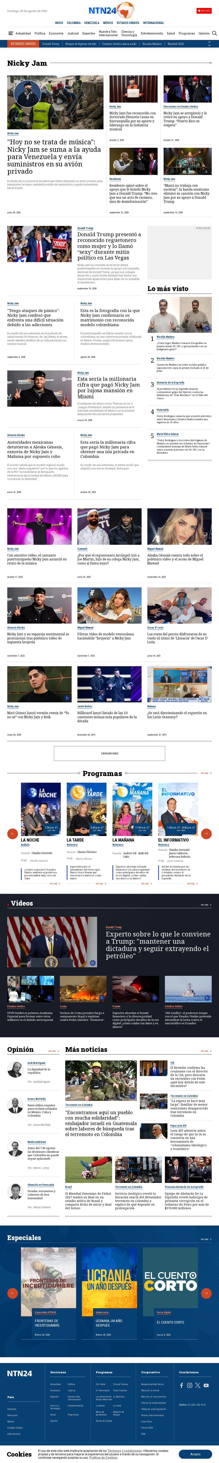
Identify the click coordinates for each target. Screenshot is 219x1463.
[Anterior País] (209, 42)
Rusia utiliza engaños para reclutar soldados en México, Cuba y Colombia (42, 1110)
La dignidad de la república (39, 1071)
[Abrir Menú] (11, 33)
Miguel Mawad (155, 548)
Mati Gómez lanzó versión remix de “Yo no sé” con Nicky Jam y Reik (38, 715)
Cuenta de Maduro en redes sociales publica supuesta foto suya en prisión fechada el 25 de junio (183, 367)
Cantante (82, 548)
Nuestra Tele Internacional (108, 33)
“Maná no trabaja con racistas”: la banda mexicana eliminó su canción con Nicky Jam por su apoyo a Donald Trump (187, 194)
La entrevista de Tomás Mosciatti (104, 1398)
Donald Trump (51, 44)
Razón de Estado (104, 1421)
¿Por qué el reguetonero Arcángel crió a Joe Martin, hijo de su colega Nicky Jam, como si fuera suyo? (108, 560)
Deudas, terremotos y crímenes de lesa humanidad (41, 1194)
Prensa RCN (147, 1427)
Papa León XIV (178, 1125)
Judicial (73, 33)
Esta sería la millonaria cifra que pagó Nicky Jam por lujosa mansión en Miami (108, 387)
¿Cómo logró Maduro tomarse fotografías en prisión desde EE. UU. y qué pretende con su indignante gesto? (182, 346)
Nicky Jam (13, 133)
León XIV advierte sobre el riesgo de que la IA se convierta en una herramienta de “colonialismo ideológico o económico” (188, 1140)
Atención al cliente (150, 1390)
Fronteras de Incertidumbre (47, 1323)
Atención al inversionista (153, 1396)
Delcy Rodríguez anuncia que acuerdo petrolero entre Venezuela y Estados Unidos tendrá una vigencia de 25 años (184, 419)
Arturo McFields (37, 1098)
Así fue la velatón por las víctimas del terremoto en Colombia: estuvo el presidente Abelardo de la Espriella (176, 872)
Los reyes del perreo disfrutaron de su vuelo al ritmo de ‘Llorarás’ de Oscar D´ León (177, 638)
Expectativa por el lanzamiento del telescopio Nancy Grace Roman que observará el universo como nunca (85, 872)
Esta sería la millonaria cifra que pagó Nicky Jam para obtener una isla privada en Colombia (108, 449)
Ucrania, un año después (109, 1323)
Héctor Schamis (41, 1207)
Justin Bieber (84, 706)
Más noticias (86, 1049)
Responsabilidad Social (152, 1384)
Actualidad (23, 33)
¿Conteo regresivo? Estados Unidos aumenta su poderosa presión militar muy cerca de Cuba (40, 874)
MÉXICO (108, 23)
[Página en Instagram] (189, 1386)
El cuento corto (170, 1322)
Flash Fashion (120, 1390)
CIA (172, 1062)
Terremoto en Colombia (78, 1104)
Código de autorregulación (153, 1409)
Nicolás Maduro (152, 44)
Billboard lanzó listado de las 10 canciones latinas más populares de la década (107, 717)
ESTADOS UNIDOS (128, 23)
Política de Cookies (103, 1457)
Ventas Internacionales (152, 1415)
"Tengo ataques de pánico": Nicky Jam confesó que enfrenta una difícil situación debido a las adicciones (35, 317)
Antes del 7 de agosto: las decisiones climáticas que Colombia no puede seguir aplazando (43, 1153)
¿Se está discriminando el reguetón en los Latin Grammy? (177, 715)
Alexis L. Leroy (41, 1167)
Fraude (116, 1006)
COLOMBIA (74, 23)
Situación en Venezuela (41, 1184)
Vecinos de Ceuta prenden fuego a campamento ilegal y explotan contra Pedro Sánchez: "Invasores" (82, 1016)
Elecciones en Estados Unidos (181, 106)
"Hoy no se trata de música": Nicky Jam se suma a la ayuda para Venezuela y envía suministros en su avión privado (54, 156)
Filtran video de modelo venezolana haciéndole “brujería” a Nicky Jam (105, 636)
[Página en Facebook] (181, 1386)
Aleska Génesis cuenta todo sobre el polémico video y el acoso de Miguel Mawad (175, 560)
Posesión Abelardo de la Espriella (184, 1186)
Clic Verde (100, 1384)
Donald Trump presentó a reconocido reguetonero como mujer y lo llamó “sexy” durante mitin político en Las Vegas (109, 246)
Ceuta (63, 1006)
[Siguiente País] (209, 45)
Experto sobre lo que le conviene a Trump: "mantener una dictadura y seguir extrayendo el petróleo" (158, 945)
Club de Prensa (120, 1384)
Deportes (88, 33)
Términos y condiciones (124, 1451)
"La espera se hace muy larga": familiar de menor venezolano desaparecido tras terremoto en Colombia (189, 1108)
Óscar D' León (155, 627)
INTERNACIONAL (153, 23)
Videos (22, 903)
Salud (171, 33)
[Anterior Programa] (12, 834)
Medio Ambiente (37, 1142)
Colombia (11, 1409)
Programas (187, 33)
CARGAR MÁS (109, 753)
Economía (56, 33)
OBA (143, 1434)
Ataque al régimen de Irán (80, 44)
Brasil (68, 1186)
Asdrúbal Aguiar (37, 1062)
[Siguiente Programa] (206, 834)
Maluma (151, 706)
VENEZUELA (91, 23)
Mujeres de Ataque (118, 1413)
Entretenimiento (152, 33)
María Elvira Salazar (168, 434)
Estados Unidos (16, 1006)
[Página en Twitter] (198, 1386)
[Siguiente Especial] (206, 1293)
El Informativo (173, 840)
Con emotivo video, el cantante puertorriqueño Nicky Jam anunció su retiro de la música (37, 560)
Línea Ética (146, 1421)
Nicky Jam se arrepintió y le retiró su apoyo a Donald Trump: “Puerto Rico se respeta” (185, 119)
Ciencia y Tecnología (129, 33)
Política (40, 33)
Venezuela (163, 409)
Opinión (204, 33)
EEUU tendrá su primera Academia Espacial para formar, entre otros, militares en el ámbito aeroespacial (30, 1016)
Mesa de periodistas (101, 1413)
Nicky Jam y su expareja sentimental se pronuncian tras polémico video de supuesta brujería (38, 638)
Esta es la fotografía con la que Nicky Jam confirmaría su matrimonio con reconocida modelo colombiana (110, 317)
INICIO (59, 23)
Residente (115, 179)
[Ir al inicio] (23, 1380)
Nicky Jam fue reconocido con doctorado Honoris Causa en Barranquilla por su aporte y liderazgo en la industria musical (133, 121)
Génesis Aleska (16, 435)
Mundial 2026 (176, 44)
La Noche (30, 840)
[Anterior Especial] (12, 1293)
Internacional (13, 1434)
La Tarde (75, 840)
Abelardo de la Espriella (170, 382)
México (10, 1421)
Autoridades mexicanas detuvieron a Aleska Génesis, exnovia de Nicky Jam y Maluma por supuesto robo (35, 449)
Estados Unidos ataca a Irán (119, 44)
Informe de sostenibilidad (153, 1403)
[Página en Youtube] (206, 1386)
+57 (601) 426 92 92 (196, 1404)
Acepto (195, 1454)
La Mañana (123, 840)
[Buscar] (214, 33)
